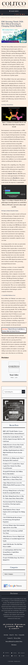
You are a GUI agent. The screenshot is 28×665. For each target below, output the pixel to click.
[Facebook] (15, 14)
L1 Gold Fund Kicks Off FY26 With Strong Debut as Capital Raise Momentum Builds (12, 552)
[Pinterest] (21, 14)
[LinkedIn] (24, 14)
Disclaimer (5, 357)
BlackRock (16, 178)
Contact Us (10, 638)
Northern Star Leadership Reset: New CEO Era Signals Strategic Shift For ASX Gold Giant (14, 439)
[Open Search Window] (2, 14)
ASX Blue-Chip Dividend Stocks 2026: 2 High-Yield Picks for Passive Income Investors (13, 452)
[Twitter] (17, 14)
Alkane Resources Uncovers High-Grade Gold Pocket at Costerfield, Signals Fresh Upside (13, 539)
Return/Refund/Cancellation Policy (14, 641)
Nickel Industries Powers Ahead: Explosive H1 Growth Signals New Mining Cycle (14, 512)
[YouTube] (22, 14)
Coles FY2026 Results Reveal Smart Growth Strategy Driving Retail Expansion (12, 519)
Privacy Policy (17, 638)
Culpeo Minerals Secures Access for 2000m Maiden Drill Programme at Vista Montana (14, 485)
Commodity (21, 635)
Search (23, 391)
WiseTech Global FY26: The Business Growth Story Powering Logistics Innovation (13, 504)
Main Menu (15, 11)
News (16, 635)
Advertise (6, 635)
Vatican (13, 298)
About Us (11, 635)
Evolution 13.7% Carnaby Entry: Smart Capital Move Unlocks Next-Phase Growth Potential (13, 466)
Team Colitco (8, 17)
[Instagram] (19, 14)
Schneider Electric (12, 173)
